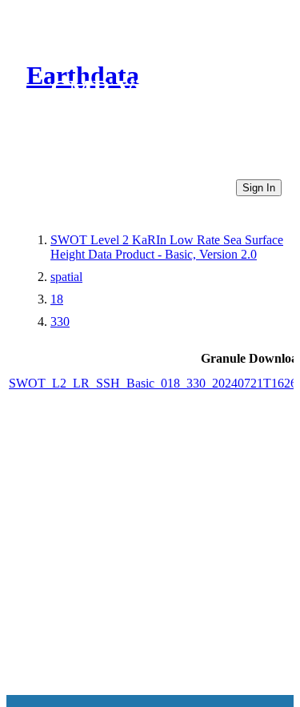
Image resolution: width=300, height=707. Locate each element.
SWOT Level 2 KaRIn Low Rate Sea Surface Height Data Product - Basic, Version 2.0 (166, 247)
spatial (66, 276)
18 (56, 299)
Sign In (258, 188)
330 (60, 321)
